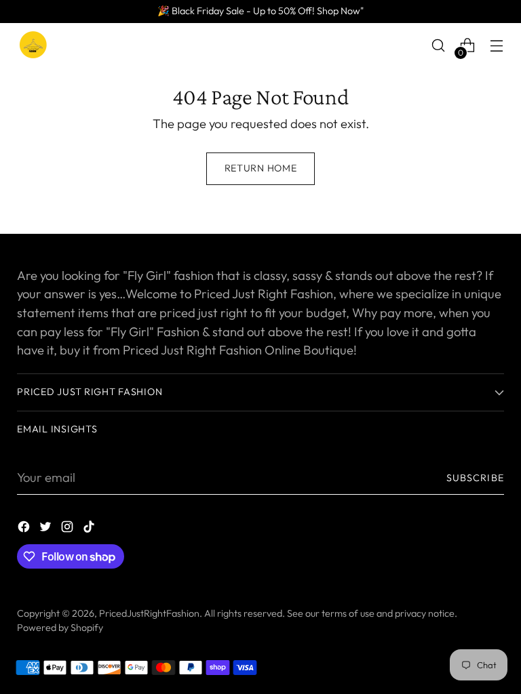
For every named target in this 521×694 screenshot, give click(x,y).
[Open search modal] (438, 46)
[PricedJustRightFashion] (34, 45)
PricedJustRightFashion (149, 613)
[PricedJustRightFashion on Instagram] (68, 529)
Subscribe (475, 478)
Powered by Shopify (60, 627)
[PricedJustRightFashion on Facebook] (25, 529)
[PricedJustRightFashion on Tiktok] (90, 529)
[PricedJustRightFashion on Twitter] (47, 529)
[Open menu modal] (497, 46)
